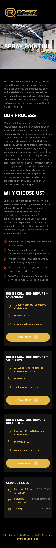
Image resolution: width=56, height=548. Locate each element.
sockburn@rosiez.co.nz (27, 386)
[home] (20, 12)
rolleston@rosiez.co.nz (27, 450)
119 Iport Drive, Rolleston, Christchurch (29, 432)
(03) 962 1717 (21, 315)
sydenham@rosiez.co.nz (28, 323)
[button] (51, 12)
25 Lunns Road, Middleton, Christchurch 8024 (29, 369)
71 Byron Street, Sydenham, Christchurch (30, 306)
